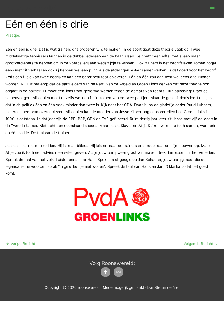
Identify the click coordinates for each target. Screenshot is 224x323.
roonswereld (31, 9)
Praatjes (12, 35)
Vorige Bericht (20, 243)
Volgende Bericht (201, 243)
